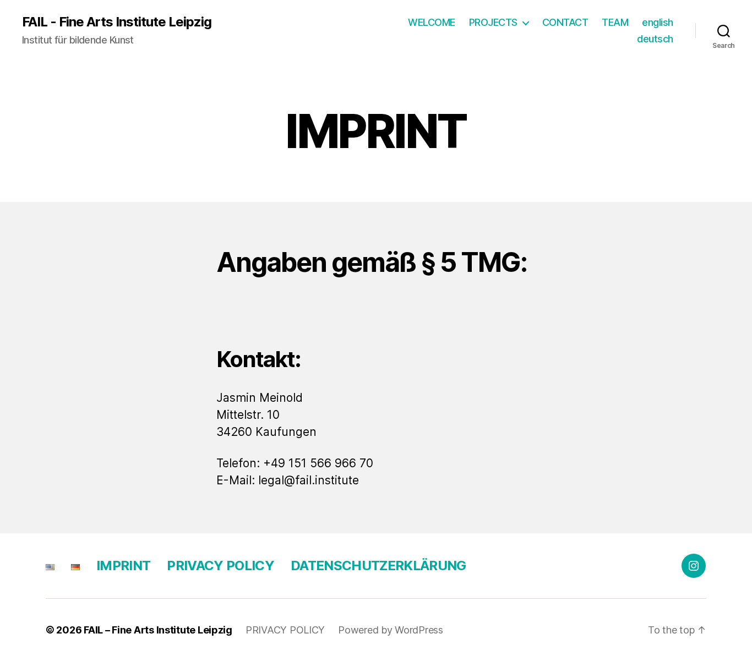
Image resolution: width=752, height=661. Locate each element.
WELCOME (431, 22)
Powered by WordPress (390, 630)
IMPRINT (123, 565)
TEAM (615, 22)
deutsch (655, 39)
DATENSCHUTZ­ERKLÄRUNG (378, 565)
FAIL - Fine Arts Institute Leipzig (116, 22)
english (657, 22)
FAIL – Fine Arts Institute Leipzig (158, 630)
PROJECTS (493, 22)
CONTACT (565, 22)
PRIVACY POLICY (220, 565)
